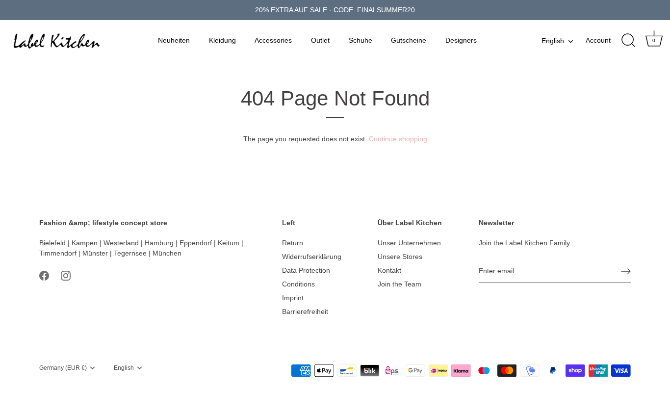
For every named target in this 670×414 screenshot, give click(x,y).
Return (292, 243)
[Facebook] (44, 275)
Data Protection (306, 270)
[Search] (628, 41)
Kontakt (389, 270)
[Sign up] (626, 271)
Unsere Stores (400, 256)
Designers (461, 40)
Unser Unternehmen (409, 243)
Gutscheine (408, 40)
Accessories (273, 40)
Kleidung (222, 40)
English (552, 41)
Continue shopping (398, 139)
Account (598, 40)
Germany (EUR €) (63, 367)
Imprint (293, 298)
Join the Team (399, 284)
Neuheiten (174, 40)
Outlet (320, 40)
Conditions (298, 284)
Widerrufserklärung (311, 256)
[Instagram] (66, 275)
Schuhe (360, 40)
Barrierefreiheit (305, 311)
